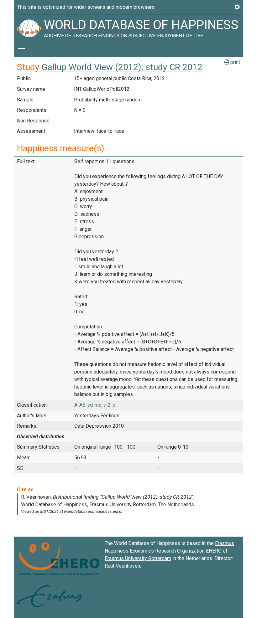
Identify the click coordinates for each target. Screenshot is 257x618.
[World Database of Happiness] (29, 27)
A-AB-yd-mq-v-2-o (94, 405)
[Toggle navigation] (21, 48)
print (234, 62)
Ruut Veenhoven (122, 566)
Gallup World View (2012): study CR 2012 (121, 67)
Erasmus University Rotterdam (138, 558)
